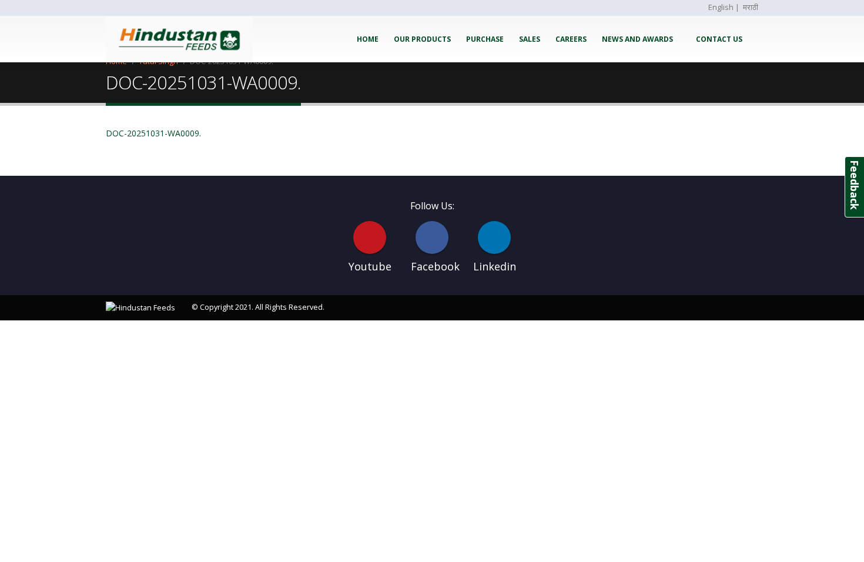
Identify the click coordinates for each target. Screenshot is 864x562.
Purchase (485, 39)
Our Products (422, 39)
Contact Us (719, 39)
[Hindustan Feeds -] (179, 39)
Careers (571, 39)
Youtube (369, 237)
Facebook (432, 237)
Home (368, 39)
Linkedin (494, 237)
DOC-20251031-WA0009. (153, 133)
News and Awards (637, 39)
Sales (529, 39)
